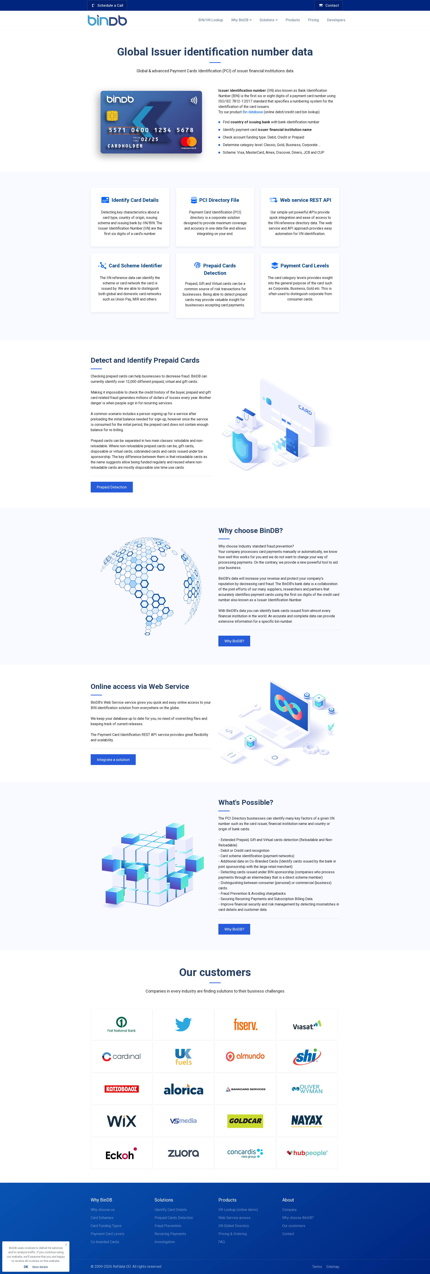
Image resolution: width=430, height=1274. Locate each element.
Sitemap (332, 1267)
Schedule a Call (109, 5)
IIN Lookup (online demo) (238, 1210)
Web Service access (234, 1218)
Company (289, 1210)
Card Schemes (102, 1218)
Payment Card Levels (107, 1234)
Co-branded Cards (105, 1242)
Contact (331, 5)
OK (26, 1267)
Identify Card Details (171, 1210)
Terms (317, 1267)
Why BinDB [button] (240, 20)
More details (40, 1267)
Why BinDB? (234, 641)
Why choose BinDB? (298, 1218)
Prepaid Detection (112, 487)
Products (293, 20)
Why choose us (103, 1210)
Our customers (293, 1226)
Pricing (313, 20)
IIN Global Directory (233, 1226)
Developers (336, 20)
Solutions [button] (267, 20)
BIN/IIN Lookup (210, 20)
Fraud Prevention (168, 1226)
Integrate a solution (113, 759)
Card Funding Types (106, 1226)
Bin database (253, 112)
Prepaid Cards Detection (174, 1218)
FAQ (221, 1242)
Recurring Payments (170, 1234)
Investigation (165, 1242)
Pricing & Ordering (232, 1234)
